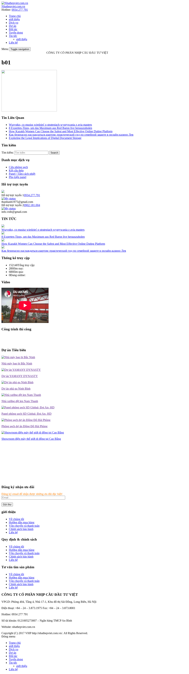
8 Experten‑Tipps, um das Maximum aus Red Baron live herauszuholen (50, 128)
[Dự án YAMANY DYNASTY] (21, 369)
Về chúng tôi (16, 519)
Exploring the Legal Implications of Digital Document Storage (45, 138)
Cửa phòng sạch (18, 167)
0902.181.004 (32, 205)
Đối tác (13, 29)
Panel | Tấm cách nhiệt (22, 173)
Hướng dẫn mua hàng (21, 522)
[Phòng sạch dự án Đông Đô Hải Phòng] (25, 420)
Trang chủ (15, 16)
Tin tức (13, 35)
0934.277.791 (32, 195)
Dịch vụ (13, 22)
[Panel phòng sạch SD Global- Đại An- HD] (27, 407)
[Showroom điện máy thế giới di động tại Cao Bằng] (32, 432)
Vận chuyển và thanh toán (24, 525)
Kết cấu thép (16, 170)
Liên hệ (13, 42)
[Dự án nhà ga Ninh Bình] (17, 382)
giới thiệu (14, 19)
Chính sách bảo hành (21, 529)
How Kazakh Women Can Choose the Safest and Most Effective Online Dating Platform (60, 131)
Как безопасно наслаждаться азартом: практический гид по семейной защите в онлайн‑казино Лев (71, 134)
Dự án (12, 25)
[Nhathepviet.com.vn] (14, 3)
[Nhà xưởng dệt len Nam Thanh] (21, 394)
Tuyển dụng (16, 32)
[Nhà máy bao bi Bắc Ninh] (18, 357)
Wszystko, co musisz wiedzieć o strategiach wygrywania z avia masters (50, 124)
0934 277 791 (20, 9)
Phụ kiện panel (17, 177)
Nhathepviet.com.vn (13, 6)
